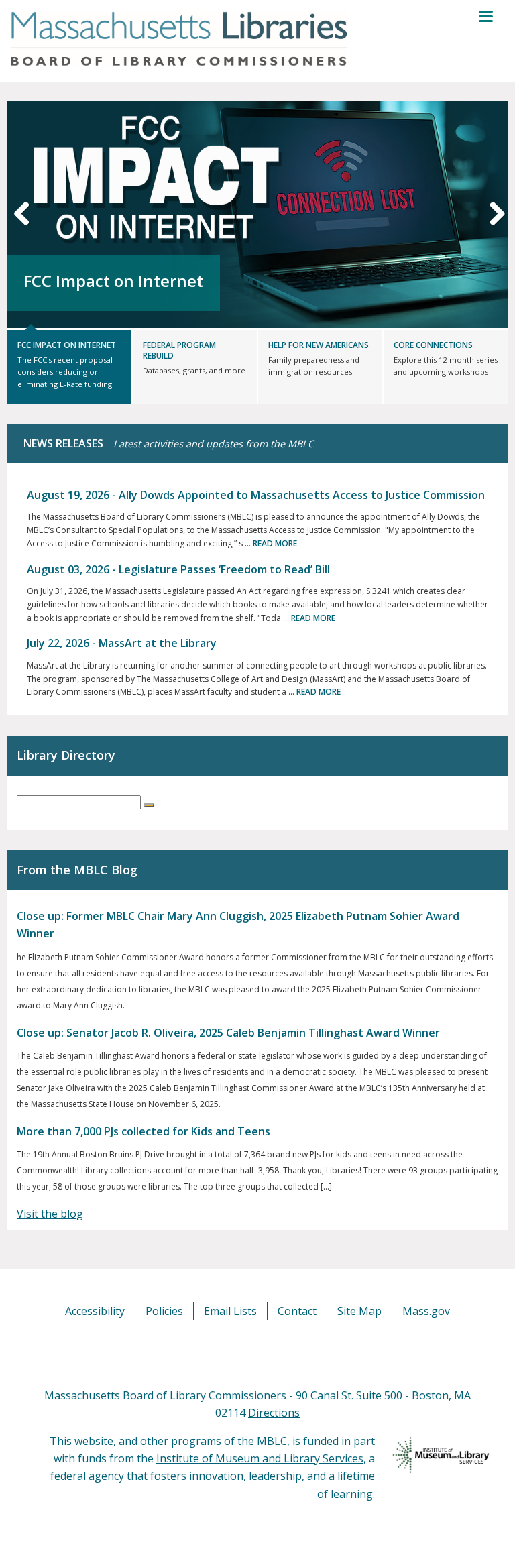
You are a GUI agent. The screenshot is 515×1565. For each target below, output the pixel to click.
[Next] (492, 212)
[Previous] (22, 212)
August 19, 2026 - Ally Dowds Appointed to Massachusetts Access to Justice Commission (256, 494)
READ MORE (275, 543)
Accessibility (95, 1310)
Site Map (359, 1310)
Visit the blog (50, 1213)
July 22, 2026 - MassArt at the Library (122, 643)
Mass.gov (426, 1310)
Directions (274, 1412)
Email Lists (230, 1310)
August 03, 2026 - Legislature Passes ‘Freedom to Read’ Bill (178, 569)
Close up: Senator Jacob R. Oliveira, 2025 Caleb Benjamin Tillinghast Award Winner (228, 1032)
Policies (164, 1310)
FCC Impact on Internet (113, 281)
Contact (297, 1310)
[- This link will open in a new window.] (273, 1352)
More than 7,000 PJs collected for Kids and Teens (143, 1131)
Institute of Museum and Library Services (259, 1458)
